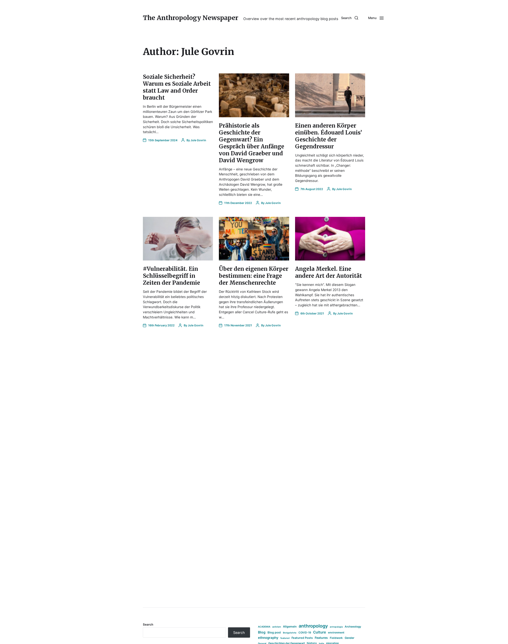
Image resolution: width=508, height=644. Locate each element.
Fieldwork (336, 637)
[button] (349, 18)
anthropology (313, 626)
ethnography (268, 638)
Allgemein (290, 626)
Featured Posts (302, 637)
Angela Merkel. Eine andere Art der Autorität (328, 272)
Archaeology (353, 626)
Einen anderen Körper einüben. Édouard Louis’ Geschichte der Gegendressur (328, 136)
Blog (262, 632)
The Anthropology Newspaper (190, 18)
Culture (319, 632)
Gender (349, 637)
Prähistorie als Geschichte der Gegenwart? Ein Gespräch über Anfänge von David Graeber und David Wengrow (251, 143)
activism (276, 626)
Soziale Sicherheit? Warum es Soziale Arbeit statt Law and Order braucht (177, 87)
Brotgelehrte (289, 632)
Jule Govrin (198, 140)
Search (148, 624)
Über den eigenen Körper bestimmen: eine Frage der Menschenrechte (253, 275)
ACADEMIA (264, 626)
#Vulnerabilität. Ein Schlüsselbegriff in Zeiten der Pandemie (171, 275)
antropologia (336, 627)
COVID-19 (304, 632)
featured (285, 638)
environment (336, 632)
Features (321, 638)
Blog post (274, 632)
